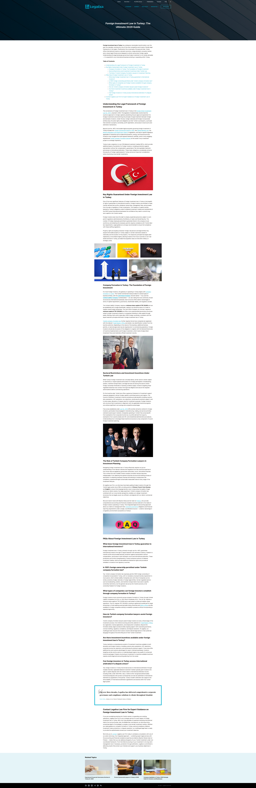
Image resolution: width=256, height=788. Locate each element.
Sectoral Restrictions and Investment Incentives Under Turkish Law (128, 71)
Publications (150, 1)
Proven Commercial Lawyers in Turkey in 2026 (126, 777)
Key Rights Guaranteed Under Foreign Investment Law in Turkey (124, 67)
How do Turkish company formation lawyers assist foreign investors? (128, 87)
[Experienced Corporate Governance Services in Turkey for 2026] (98, 767)
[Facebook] (86, 785)
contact (114, 734)
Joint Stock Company (124, 295)
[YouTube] (92, 785)
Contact (159, 1)
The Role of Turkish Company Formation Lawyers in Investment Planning (129, 73)
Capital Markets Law (143, 130)
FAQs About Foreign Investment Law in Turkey (119, 75)
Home (119, 1)
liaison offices (144, 605)
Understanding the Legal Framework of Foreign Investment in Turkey (125, 65)
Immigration (154, 6)
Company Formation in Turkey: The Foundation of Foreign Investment (129, 69)
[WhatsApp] (98, 785)
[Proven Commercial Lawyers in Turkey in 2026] (128, 767)
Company (136, 6)
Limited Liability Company (110, 297)
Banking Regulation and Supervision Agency (115, 132)
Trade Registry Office (119, 323)
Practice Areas (138, 1)
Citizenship (128, 6)
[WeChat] (101, 785)
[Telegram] (95, 785)
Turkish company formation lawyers (120, 138)
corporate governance (131, 506)
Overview (126, 1)
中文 (166, 1)
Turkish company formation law (112, 321)
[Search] (170, 1)
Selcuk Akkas (103, 699)
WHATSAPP (166, 6)
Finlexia (138, 501)
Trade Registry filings (147, 623)
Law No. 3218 (124, 409)
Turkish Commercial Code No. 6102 (124, 130)
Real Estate (145, 6)
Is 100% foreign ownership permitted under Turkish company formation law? (130, 81)
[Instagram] (89, 785)
